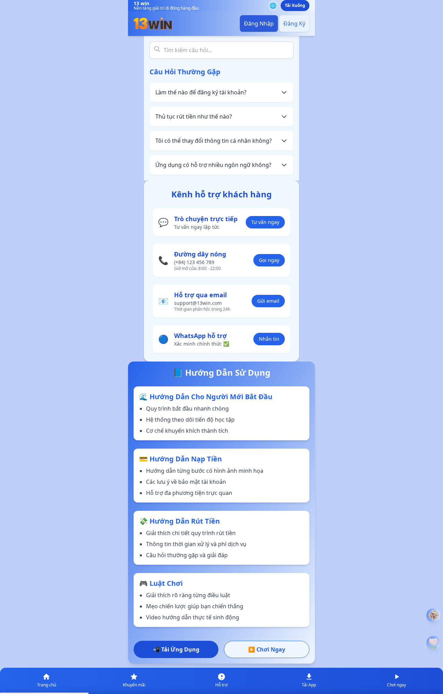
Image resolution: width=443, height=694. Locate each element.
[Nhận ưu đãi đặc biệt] (433, 643)
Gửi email (268, 301)
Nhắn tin (269, 339)
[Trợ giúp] (433, 615)
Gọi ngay (269, 260)
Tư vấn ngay (265, 222)
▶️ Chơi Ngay (266, 649)
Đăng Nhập (259, 23)
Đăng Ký (294, 23)
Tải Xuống (295, 5)
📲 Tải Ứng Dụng (176, 649)
